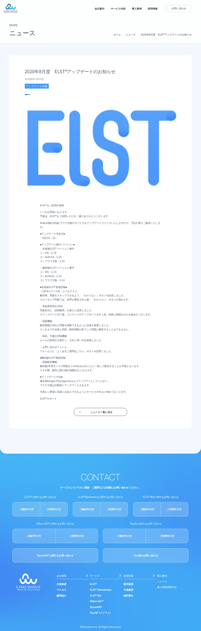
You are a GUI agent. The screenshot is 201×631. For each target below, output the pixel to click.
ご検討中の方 (26, 509)
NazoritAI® (96, 607)
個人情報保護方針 (167, 587)
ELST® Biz (95, 595)
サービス (95, 575)
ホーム (117, 34)
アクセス (61, 589)
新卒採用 (128, 584)
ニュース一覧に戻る (101, 412)
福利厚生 (128, 595)
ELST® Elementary (101, 589)
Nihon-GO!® (97, 601)
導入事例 (162, 575)
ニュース (131, 34)
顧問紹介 (61, 595)
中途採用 (128, 589)
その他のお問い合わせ (146, 555)
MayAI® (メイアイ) (100, 612)
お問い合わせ (179, 8)
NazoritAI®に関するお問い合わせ (55, 555)
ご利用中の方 (53, 509)
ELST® (93, 584)
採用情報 (128, 575)
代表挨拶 (61, 584)
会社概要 (61, 575)
